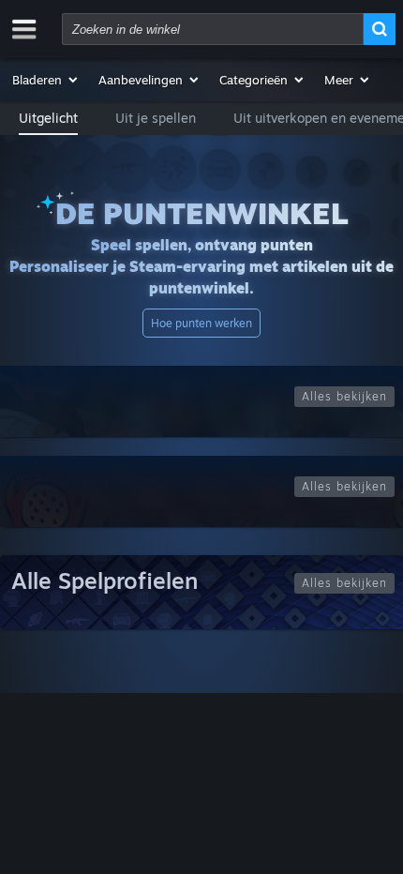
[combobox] (213, 29)
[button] (46, 79)
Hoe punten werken (201, 323)
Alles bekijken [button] (344, 396)
